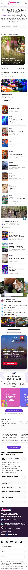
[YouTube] (21, 542)
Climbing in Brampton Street (9, 464)
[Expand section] (25, 477)
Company (4, 556)
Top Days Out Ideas (7, 546)
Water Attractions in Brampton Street (11, 487)
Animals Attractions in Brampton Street (10, 477)
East (2, 6)
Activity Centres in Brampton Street (10, 462)
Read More (14, 22)
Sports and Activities (21, 6)
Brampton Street (12, 6)
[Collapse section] (25, 459)
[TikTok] (11, 542)
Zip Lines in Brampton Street (9, 472)
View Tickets (10, 30)
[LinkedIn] (7, 542)
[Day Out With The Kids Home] (14, 3)
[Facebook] (2, 542)
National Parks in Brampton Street (10, 468)
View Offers (17, 30)
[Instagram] (16, 542)
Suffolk (5, 6)
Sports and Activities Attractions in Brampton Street (11, 482)
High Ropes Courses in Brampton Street (11, 466)
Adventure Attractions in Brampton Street (11, 459)
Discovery (4, 551)
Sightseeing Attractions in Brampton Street (11, 492)
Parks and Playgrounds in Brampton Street (12, 470)
